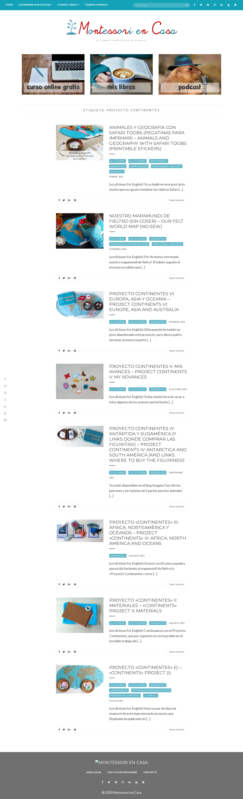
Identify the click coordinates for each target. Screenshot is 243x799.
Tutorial (151, 695)
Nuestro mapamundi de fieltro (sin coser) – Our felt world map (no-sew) (146, 221)
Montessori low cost (166, 166)
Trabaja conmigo (96, 4)
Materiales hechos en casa (129, 244)
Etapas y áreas (67, 4)
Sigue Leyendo (176, 200)
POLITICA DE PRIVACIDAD (122, 772)
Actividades (159, 161)
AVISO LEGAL (93, 772)
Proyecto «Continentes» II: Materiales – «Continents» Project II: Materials (143, 605)
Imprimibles (138, 166)
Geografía (118, 166)
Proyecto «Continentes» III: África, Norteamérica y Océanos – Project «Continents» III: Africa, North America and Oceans (147, 533)
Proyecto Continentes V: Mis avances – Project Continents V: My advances (148, 372)
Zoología (117, 171)
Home (9, 4)
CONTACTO (150, 772)
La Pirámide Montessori (34, 4)
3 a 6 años (117, 161)
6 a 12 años (137, 161)
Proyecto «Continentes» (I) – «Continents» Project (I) (145, 670)
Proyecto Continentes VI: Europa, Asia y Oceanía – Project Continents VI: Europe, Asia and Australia (144, 301)
